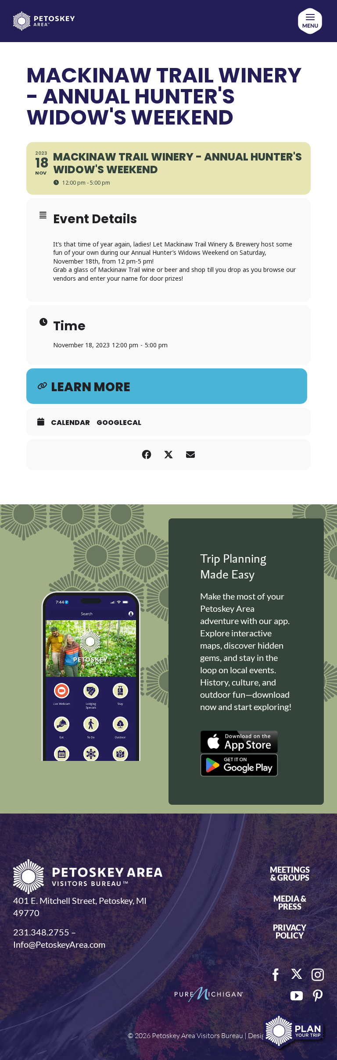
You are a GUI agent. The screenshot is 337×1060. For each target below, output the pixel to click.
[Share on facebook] (147, 455)
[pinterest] (318, 996)
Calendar (70, 422)
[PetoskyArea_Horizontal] (44, 16)
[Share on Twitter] (168, 455)
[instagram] (318, 975)
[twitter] (296, 974)
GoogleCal (119, 422)
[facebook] (275, 975)
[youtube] (296, 996)
